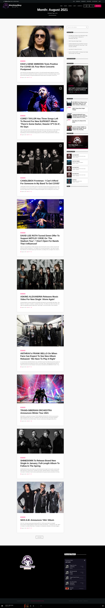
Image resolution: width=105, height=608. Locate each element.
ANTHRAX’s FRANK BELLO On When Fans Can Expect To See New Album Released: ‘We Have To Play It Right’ (38, 356)
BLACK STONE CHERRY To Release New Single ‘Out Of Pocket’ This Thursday (79, 128)
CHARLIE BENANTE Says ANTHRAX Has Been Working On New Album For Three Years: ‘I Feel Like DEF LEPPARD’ (78, 45)
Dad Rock (74, 179)
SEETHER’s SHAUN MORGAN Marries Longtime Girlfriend (77, 89)
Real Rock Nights (76, 161)
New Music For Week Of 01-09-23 (75, 49)
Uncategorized (23, 115)
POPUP (98, 5)
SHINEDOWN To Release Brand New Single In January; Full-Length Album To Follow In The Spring (39, 463)
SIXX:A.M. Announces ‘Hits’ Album (37, 520)
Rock (69, 142)
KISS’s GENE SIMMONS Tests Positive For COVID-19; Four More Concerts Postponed (39, 67)
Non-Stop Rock (73, 145)
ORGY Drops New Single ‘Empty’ (75, 41)
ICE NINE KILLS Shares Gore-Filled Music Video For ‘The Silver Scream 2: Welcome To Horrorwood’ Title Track (78, 37)
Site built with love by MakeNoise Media (37, 600)
